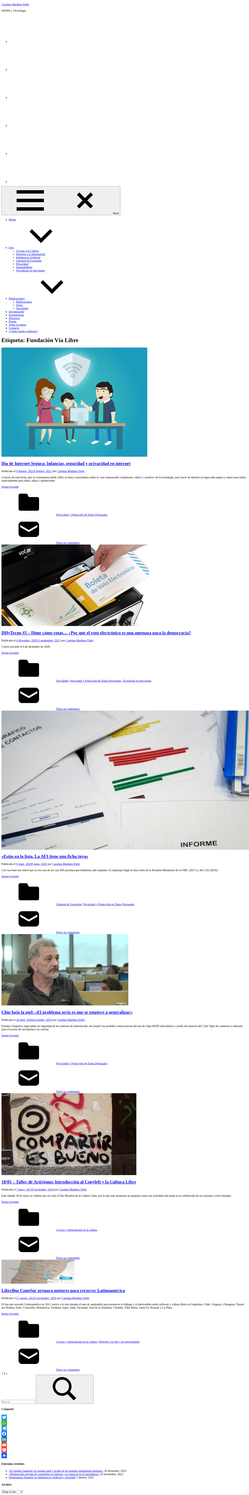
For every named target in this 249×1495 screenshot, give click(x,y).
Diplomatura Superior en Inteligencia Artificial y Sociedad (42, 1477)
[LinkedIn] (36, 153)
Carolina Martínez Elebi (15, 4)
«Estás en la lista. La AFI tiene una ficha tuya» (44, 856)
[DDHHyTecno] (36, 97)
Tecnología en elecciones (30, 270)
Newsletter (22, 308)
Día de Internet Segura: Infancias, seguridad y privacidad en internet (66, 463)
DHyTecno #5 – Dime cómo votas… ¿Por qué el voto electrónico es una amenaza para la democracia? (96, 632)
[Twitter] (36, 41)
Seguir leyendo (10, 486)
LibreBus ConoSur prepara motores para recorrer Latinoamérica (63, 1290)
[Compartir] (124, 1455)
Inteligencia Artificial (28, 257)
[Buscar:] (18, 1401)
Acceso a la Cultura (27, 250)
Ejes (11, 247)
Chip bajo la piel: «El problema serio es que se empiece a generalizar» (67, 1012)
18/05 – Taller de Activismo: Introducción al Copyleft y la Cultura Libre (68, 1181)
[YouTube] (36, 125)
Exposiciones (16, 314)
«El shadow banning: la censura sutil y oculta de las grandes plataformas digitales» (56, 1470)
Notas (19, 305)
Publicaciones (17, 298)
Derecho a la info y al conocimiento (119, 1341)
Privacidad (22, 264)
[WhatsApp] (124, 1423)
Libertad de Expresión (29, 260)
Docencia (14, 318)
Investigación (16, 311)
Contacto (14, 328)
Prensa (12, 321)
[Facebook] (124, 1433)
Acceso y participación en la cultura (76, 1229)
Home (12, 219)
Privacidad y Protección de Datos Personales (81, 514)
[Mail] (36, 181)
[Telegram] (124, 1428)
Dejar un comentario (68, 542)
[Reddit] (124, 1444)
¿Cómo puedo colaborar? (23, 331)
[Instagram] (36, 69)
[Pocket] (124, 1450)
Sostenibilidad (24, 267)
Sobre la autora (17, 324)
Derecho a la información (30, 254)
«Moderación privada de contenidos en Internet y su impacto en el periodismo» (54, 1474)
